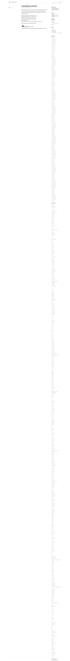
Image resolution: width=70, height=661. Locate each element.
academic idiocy (54, 206)
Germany (53, 352)
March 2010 (53, 120)
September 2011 (54, 98)
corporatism (53, 283)
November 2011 (54, 95)
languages (53, 422)
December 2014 (54, 60)
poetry (52, 498)
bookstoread (53, 250)
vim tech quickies (54, 632)
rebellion (53, 525)
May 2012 (53, 88)
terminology (53, 594)
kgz (52, 413)
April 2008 (53, 148)
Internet (53, 395)
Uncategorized (57, 16)
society (53, 562)
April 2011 (53, 104)
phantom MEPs (54, 494)
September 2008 (54, 142)
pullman (53, 514)
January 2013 (53, 83)
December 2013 (54, 73)
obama (52, 478)
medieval (53, 444)
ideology (53, 386)
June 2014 (53, 67)
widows (53, 644)
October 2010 (53, 111)
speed (52, 567)
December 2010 (54, 109)
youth (52, 654)
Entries (53, 29)
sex (52, 552)
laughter (53, 423)
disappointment (54, 299)
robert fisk (53, 531)
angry (52, 218)
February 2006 (54, 180)
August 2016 (53, 44)
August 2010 (53, 114)
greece (52, 360)
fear (52, 329)
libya (52, 428)
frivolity (52, 341)
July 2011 (53, 100)
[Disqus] (34, 38)
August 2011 (53, 99)
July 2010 (53, 115)
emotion (53, 310)
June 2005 (53, 190)
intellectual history (54, 392)
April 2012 (53, 89)
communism (53, 277)
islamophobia (53, 401)
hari (52, 370)
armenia (53, 224)
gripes (52, 363)
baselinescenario (54, 239)
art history (53, 228)
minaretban (53, 451)
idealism (53, 384)
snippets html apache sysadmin (56, 559)
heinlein (53, 374)
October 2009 (53, 126)
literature (53, 433)
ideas (52, 385)
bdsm (52, 243)
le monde (53, 424)
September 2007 (54, 157)
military (52, 449)
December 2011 (54, 94)
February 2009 (54, 136)
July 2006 (53, 174)
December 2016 (54, 39)
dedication (53, 293)
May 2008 (53, 147)
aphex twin (53, 222)
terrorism (53, 595)
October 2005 (53, 185)
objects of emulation (54, 481)
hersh (52, 375)
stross (52, 580)
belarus (53, 244)
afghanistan (53, 213)
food (52, 336)
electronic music (54, 309)
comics (53, 276)
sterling (53, 575)
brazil (52, 254)
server (52, 551)
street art (53, 579)
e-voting (53, 304)
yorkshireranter (54, 653)
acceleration (53, 207)
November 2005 (54, 184)
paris (52, 489)
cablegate (53, 260)
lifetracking (53, 429)
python (52, 519)
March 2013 (53, 82)
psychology (53, 510)
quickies (53, 520)
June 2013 (53, 78)
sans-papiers (53, 537)
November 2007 (54, 154)
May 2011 (53, 103)
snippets (53, 558)
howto (52, 379)
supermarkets (53, 583)
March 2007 (53, 164)
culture (52, 288)
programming (53, 505)
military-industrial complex (55, 450)
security (53, 548)
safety (52, 536)
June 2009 (53, 131)
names (52, 461)
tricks (52, 607)
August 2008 (53, 143)
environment (53, 314)
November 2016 (54, 40)
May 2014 (53, 68)
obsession (53, 482)
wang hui (53, 634)
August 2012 (53, 84)
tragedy (53, 605)
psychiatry (53, 509)
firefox (52, 335)
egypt (52, 308)
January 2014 (53, 72)
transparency (53, 606)
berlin (52, 245)
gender (52, 347)
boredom (53, 251)
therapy (53, 600)
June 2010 (53, 116)
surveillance (53, 584)
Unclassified (53, 623)
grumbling (53, 365)
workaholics (53, 649)
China (52, 265)
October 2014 (53, 62)
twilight (52, 617)
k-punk (52, 411)
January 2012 (53, 93)
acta (52, 208)
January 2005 (53, 196)
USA (52, 627)
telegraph (53, 591)
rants (52, 524)
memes (53, 446)
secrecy (53, 547)
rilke (52, 530)
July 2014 (53, 66)
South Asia (53, 563)
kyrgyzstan (53, 419)
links (52, 430)
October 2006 (53, 170)
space (52, 564)
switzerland (53, 585)
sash (52, 540)
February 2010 (54, 121)
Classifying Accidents (29, 6)
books (52, 249)
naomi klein (53, 462)
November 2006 (54, 169)
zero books (53, 655)
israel (52, 402)
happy (52, 369)
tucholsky (53, 611)
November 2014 (54, 61)
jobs (52, 407)
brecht (52, 255)
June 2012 (53, 87)
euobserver (53, 320)
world (52, 650)
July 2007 (53, 159)
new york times (54, 465)
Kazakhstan (53, 412)
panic (52, 488)
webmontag (53, 638)
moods (52, 455)
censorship (53, 262)
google (52, 358)
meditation (53, 445)
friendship (53, 340)
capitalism (53, 261)
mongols (53, 454)
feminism (53, 330)
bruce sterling (53, 256)
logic (52, 435)
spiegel (52, 568)
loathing (53, 434)
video (52, 628)
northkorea (53, 471)
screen (52, 546)
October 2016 (53, 41)
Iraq (52, 397)
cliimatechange (54, 270)
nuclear (53, 476)
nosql (52, 472)
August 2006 (53, 173)
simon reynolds (54, 557)
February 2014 (54, 71)
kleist (52, 417)
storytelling (53, 578)
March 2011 (53, 105)
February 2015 (54, 57)
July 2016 (53, 45)
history (52, 376)
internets (53, 396)
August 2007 (53, 158)
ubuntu (52, 618)
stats (52, 573)
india (52, 390)
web (52, 637)
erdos (52, 315)
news (52, 467)
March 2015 (53, 56)
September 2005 (54, 186)
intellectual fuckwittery (54, 391)
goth (52, 359)
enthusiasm (53, 313)
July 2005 (53, 189)
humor (52, 380)
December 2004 (54, 197)
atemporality (53, 234)
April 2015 (53, 55)
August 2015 (53, 50)
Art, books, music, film (54, 229)
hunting (53, 381)
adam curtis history (54, 211)
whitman (53, 642)
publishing (53, 513)
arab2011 (53, 223)
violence (53, 633)
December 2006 (54, 168)
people (52, 493)
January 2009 (53, 137)
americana (53, 216)
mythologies (53, 460)
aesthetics (53, 212)
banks (52, 238)
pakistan (53, 487)
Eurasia (53, 321)
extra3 (52, 325)
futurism (53, 342)
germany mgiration (54, 353)
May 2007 (53, 162)
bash (52, 240)
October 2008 (53, 141)
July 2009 (53, 130)
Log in (52, 28)
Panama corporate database (55, 23)
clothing (53, 272)
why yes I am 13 (54, 643)
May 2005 (53, 191)
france (52, 337)
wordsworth (53, 648)
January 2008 (53, 152)
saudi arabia (53, 542)
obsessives (53, 483)
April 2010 (53, 119)
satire (52, 541)
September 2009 (54, 127)
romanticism (53, 532)
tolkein (52, 601)
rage (52, 521)
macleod (53, 439)
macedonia (53, 438)
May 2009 (53, 132)
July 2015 (53, 51)
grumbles (53, 364)
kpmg (52, 418)
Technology (53, 589)
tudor (52, 612)
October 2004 (53, 200)
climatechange (53, 271)
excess (53, 324)
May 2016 (53, 46)
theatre (52, 596)
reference (53, 526)
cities (52, 267)
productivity (53, 504)
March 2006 (53, 179)
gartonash (53, 346)
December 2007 (54, 153)
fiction (52, 331)
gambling (53, 345)
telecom (53, 590)
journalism (53, 408)
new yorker (53, 466)
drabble (53, 303)
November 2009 (54, 125)
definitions (53, 294)
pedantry (53, 492)
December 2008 (54, 138)
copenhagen (53, 282)
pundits (53, 515)
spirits (52, 569)
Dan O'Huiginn (13, 2)
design (52, 297)
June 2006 (53, 175)
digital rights (53, 298)
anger (52, 217)
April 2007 (53, 163)
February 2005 (54, 195)
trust (52, 610)
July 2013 (53, 77)
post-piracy (53, 503)
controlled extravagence (55, 281)
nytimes (53, 477)
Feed (9, 7)
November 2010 (54, 110)
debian (52, 292)
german (53, 351)
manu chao (53, 440)
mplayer (53, 456)
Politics (52, 499)
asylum (53, 233)
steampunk (53, 574)
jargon (52, 406)
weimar (53, 639)
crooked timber (54, 286)
